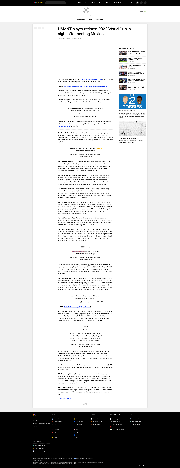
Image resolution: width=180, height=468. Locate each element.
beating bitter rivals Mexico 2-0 (91, 79)
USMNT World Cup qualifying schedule (77, 307)
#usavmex (88, 113)
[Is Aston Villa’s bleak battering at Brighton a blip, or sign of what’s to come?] (123, 87)
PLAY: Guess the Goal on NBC (129, 138)
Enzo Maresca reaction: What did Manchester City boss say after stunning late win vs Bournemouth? (136, 79)
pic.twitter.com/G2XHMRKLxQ (85, 298)
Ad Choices (65, 458)
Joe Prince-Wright (131, 61)
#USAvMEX (87, 251)
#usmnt (70, 108)
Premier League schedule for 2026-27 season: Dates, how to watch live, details (136, 59)
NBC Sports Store (54, 458)
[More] (137, 2)
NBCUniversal (40, 460)
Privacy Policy (70, 458)
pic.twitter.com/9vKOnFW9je (89, 340)
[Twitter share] (39, 28)
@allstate (96, 251)
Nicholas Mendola (64, 126)
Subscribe (35, 426)
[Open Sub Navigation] (75, 2)
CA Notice (86, 458)
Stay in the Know (36, 420)
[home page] (38, 2)
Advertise (34, 458)
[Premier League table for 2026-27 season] (123, 67)
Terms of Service (92, 458)
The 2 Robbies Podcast (127, 111)
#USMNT (87, 338)
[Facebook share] (35, 28)
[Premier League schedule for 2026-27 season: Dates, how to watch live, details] (123, 60)
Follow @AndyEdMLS (65, 399)
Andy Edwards (62, 38)
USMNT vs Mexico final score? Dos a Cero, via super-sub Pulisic (85, 86)
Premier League (81, 19)
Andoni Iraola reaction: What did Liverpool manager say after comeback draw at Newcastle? (136, 52)
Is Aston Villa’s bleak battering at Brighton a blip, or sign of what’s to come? (136, 86)
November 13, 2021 (93, 116)
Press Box (60, 458)
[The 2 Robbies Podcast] (132, 101)
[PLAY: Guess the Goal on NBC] (132, 128)
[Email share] (43, 28)
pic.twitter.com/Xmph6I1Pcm (85, 151)
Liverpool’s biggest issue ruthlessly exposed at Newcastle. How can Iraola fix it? (136, 73)
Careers (38, 458)
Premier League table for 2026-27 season (137, 66)
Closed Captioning (44, 458)
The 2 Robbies (99, 19)
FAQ (49, 458)
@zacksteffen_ (73, 148)
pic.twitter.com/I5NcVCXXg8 (85, 254)
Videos (90, 19)
